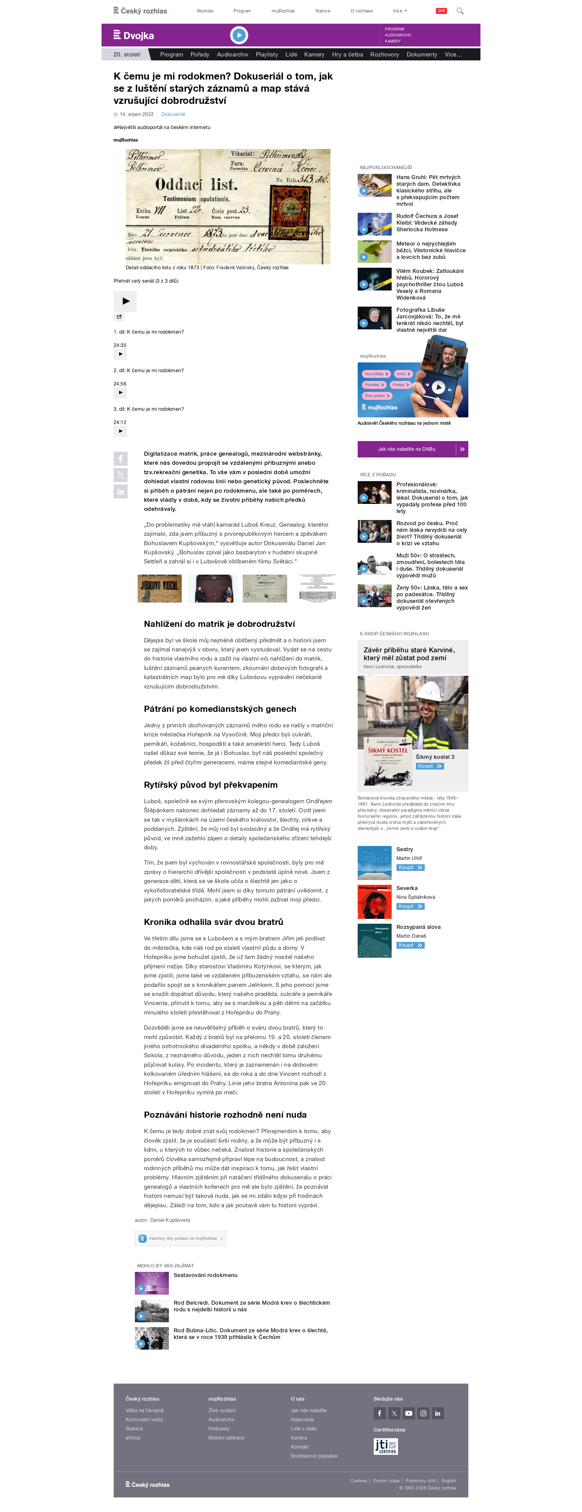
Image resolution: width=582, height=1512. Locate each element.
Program (242, 10)
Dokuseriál (173, 114)
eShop (133, 1438)
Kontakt (300, 1447)
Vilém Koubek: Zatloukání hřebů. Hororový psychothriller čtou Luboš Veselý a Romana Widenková (430, 284)
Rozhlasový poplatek (314, 1456)
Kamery (393, 41)
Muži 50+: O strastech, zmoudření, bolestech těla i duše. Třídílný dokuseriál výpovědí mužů (430, 565)
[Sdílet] (119, 317)
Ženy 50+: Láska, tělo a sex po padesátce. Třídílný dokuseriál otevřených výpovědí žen (432, 597)
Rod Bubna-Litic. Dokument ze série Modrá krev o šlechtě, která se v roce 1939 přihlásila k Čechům (251, 1333)
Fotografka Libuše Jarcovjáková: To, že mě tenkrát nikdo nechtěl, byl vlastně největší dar (429, 320)
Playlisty (267, 54)
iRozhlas (205, 10)
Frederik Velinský (235, 267)
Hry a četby (374, 374)
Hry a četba (347, 54)
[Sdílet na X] (121, 475)
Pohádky (372, 385)
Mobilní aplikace (227, 1438)
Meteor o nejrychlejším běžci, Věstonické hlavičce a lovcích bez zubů (431, 250)
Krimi (401, 374)
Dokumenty (422, 54)
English (449, 1480)
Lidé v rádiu (304, 1429)
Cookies (359, 1480)
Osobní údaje (386, 1480)
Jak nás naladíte (309, 1410)
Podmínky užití (421, 1480)
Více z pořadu (378, 474)
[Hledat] (460, 11)
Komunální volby (144, 1419)
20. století (127, 54)
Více (453, 54)
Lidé (291, 54)
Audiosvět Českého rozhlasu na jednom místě (404, 423)
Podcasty (219, 1429)
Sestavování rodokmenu (205, 1275)
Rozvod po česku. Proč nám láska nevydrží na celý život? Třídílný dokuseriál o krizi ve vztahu (431, 533)
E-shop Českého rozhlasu (394, 634)
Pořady (200, 54)
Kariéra (299, 1438)
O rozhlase (362, 10)
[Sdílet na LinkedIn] (121, 491)
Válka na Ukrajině (145, 1410)
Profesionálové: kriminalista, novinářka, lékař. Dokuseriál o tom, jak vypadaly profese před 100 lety (432, 497)
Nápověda (302, 1419)
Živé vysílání (375, 396)
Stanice (322, 10)
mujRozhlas (283, 10)
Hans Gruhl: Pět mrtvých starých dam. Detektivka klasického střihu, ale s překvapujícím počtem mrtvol (428, 190)
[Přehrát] (125, 301)
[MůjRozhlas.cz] (126, 141)
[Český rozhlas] (140, 11)
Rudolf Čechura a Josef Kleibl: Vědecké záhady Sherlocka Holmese (427, 223)
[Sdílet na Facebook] (121, 459)
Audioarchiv (398, 35)
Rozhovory (384, 54)
